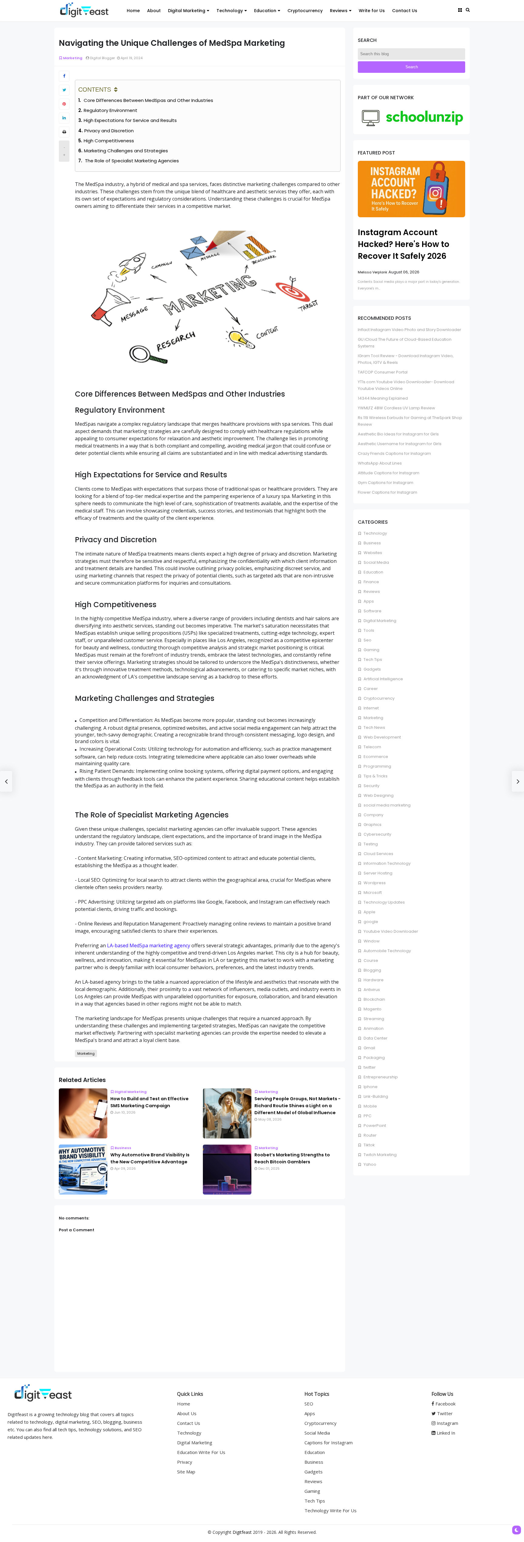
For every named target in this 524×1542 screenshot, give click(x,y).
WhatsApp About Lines (380, 463)
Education (265, 11)
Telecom (372, 747)
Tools (368, 630)
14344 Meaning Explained (383, 398)
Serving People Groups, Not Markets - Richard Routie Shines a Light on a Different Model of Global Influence (297, 1106)
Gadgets (372, 669)
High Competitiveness (109, 140)
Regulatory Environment (110, 110)
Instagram (446, 1423)
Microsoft (372, 892)
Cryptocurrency (305, 11)
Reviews (339, 11)
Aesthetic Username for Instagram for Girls (400, 444)
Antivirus (371, 989)
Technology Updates (384, 902)
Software (372, 611)
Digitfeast (242, 1532)
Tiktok (369, 1145)
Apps (368, 601)
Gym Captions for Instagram (385, 482)
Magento (372, 1009)
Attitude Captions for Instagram (388, 473)
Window (371, 941)
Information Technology (387, 863)
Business (123, 1147)
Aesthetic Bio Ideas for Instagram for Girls (398, 434)
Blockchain (374, 999)
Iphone (370, 1087)
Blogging (372, 970)
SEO (308, 1404)
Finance (371, 582)
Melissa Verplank (372, 272)
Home (133, 11)
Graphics (372, 824)
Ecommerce (375, 756)
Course (370, 960)
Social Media (376, 562)
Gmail (369, 1048)
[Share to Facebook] (64, 76)
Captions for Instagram (328, 1442)
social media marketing (387, 805)
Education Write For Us (201, 1452)
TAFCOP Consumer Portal (383, 372)
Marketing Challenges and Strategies (126, 150)
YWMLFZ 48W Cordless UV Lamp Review (396, 408)
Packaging (374, 1057)
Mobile (370, 1106)
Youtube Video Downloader (390, 931)
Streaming (373, 1019)
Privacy (184, 1462)
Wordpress (374, 883)
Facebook (444, 1404)
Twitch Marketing (380, 1155)
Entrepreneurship (380, 1077)
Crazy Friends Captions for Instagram (394, 453)
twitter (369, 1067)
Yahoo (369, 1164)
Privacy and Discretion (109, 130)
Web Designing (378, 795)
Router (370, 1135)
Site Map (186, 1472)
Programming (377, 766)
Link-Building (375, 1096)
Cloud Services (378, 854)
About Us (186, 1413)
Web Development (382, 737)
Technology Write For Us (330, 1510)
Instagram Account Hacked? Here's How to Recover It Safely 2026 (403, 244)
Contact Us (404, 11)
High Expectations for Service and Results (130, 120)
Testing (370, 844)
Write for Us (372, 11)
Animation (373, 1028)
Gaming (371, 650)
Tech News (374, 727)
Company (373, 815)
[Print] (64, 132)
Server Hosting (377, 873)
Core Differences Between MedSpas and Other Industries (147, 100)
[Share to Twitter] (64, 90)
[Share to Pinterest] (64, 104)
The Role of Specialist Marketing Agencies (131, 160)
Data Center (375, 1038)
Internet (371, 708)
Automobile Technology (387, 951)
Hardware (373, 980)
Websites (372, 553)
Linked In (445, 1433)
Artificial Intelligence (383, 679)
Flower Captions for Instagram (387, 492)
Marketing (72, 58)
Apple (369, 912)
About (154, 11)
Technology (230, 11)
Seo (367, 640)
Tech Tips (372, 659)
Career (370, 689)
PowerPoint (374, 1125)
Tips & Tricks (375, 776)
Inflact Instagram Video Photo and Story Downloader (409, 330)
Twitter (444, 1413)
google (370, 922)
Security (371, 786)
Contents (94, 89)
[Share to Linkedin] (64, 118)
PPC (367, 1116)
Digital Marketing (186, 11)
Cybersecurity (377, 834)
